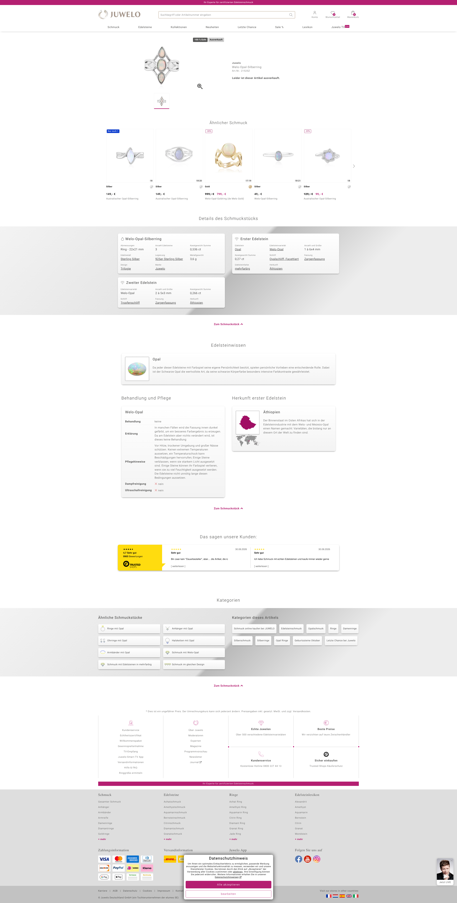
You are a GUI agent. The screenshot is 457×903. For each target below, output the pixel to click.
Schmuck (113, 27)
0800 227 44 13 (272, 766)
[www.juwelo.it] (355, 896)
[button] (315, 15)
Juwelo (160, 269)
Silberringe (263, 640)
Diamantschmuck (174, 828)
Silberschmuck (242, 640)
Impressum (163, 891)
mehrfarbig (242, 269)
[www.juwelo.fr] (329, 896)
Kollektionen (179, 27)
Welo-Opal (276, 249)
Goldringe (103, 834)
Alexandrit (301, 802)
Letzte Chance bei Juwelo (341, 640)
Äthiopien (276, 269)
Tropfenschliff (130, 303)
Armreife (103, 818)
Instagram (316, 859)
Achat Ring (235, 802)
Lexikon (308, 27)
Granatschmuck (173, 834)
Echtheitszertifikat (130, 735)
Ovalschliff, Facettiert (284, 259)
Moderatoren (195, 735)
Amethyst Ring (237, 807)
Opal (238, 249)
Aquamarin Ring (238, 812)
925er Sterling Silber (169, 259)
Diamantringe (106, 828)
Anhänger (103, 807)
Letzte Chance (247, 27)
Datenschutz (130, 891)
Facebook (298, 859)
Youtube (307, 859)
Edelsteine (145, 27)
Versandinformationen (131, 762)
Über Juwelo (196, 730)
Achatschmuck (172, 802)
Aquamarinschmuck (175, 812)
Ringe (333, 628)
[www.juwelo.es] (342, 896)
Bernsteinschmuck (174, 818)
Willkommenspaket (131, 741)
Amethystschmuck (174, 807)
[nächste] (353, 166)
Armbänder (104, 812)
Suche (291, 14)
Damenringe (350, 628)
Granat (299, 828)
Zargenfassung (314, 259)
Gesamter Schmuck (109, 802)
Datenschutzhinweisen (227, 877)
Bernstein (300, 818)
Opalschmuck (316, 628)
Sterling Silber (130, 259)
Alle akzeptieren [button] (228, 885)
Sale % (279, 27)
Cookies (147, 891)
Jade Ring (235, 834)
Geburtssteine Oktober (307, 640)
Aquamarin (301, 812)
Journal (194, 762)
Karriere (102, 891)
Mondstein (301, 834)
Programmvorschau (195, 751)
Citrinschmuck (172, 823)
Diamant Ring (237, 823)
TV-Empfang (131, 751)
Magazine (195, 746)
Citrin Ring (235, 818)
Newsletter (196, 757)
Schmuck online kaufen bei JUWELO (254, 628)
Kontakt (180, 891)
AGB (115, 891)
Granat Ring (236, 828)
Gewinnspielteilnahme (131, 746)
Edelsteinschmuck (291, 628)
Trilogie (126, 269)
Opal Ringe (282, 640)
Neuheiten (212, 27)
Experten (196, 741)
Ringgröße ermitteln (130, 773)
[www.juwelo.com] (349, 896)
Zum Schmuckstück (226, 324)
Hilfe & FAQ (130, 767)
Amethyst (300, 807)
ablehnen (238, 872)
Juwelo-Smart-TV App (131, 757)
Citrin (298, 823)
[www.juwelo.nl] (335, 896)
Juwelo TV (340, 27)
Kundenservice (130, 730)
